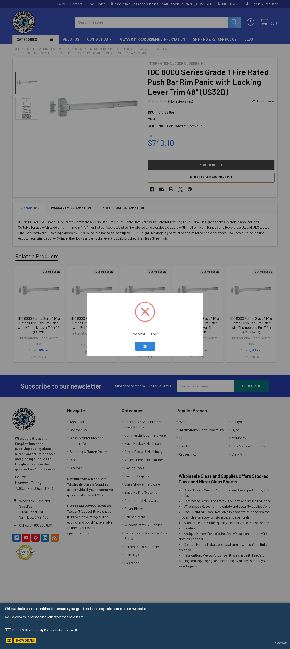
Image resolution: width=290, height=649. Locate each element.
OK (145, 346)
